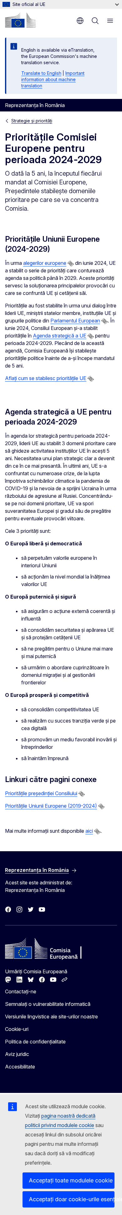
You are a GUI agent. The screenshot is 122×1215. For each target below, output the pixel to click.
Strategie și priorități (31, 120)
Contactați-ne (20, 991)
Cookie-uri (16, 1029)
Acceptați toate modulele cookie (71, 1180)
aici (89, 831)
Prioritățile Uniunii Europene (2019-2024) (51, 806)
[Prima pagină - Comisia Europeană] (20, 20)
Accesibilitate (20, 1066)
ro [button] (80, 21)
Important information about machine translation (52, 79)
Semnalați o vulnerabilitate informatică (47, 1004)
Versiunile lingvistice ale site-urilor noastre (51, 1016)
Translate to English (41, 73)
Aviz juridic (17, 1054)
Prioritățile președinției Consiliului (41, 793)
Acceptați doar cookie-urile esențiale (71, 1199)
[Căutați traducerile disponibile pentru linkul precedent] (71, 263)
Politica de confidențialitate (35, 1041)
